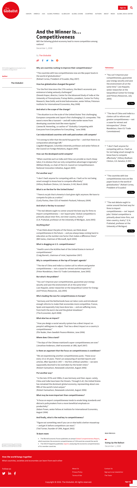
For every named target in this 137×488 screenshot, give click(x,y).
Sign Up (123, 8)
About (106, 14)
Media (113, 14)
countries (17, 445)
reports (66, 444)
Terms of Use (77, 475)
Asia (43, 14)
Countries (89, 14)
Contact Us (108, 468)
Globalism (66, 14)
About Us (75, 468)
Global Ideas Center (125, 14)
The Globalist (45, 55)
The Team (108, 475)
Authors (98, 14)
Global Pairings (53, 14)
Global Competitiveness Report (87, 439)
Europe (29, 14)
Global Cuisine (77, 14)
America (37, 14)
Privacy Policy (77, 472)
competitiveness (8, 445)
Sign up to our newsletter (113, 472)
